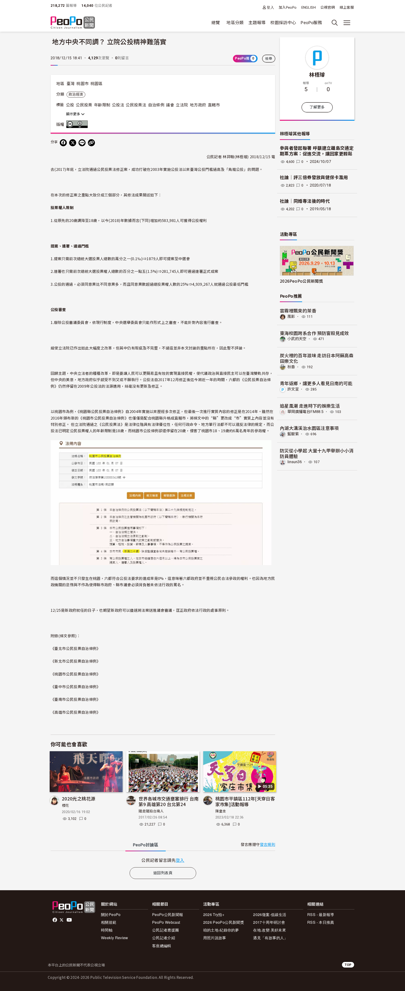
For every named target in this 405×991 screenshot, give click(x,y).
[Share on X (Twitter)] (72, 142)
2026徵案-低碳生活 (269, 914)
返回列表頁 (162, 873)
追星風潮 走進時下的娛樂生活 (310, 405)
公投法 (118, 105)
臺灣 (71, 83)
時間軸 (106, 930)
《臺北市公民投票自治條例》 (76, 648)
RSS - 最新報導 (320, 914)
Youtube (70, 920)
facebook (55, 920)
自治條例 (156, 105)
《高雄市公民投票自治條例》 (76, 712)
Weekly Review (114, 937)
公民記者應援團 (165, 930)
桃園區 (96, 83)
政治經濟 (76, 94)
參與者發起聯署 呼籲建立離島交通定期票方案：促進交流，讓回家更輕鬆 (317, 151)
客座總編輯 (161, 945)
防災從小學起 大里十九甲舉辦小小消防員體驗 (316, 453)
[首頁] (73, 22)
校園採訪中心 (283, 22)
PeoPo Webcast (166, 922)
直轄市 (214, 105)
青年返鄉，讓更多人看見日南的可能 (316, 383)
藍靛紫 (293, 434)
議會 (170, 105)
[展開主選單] (347, 22)
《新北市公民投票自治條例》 (76, 661)
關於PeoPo (111, 914)
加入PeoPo (288, 7)
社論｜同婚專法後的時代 (305, 201)
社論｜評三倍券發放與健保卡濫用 (314, 177)
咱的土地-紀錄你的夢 (221, 930)
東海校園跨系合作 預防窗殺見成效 (314, 333)
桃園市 (82, 83)
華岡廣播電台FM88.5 (305, 411)
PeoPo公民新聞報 (167, 914)
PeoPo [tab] (145, 844)
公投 (70, 105)
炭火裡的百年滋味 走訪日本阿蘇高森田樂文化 (316, 358)
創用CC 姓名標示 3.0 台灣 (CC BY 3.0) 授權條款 (78, 124)
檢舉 (268, 58)
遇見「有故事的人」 (270, 937)
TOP (348, 964)
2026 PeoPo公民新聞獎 (223, 922)
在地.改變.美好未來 (269, 930)
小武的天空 (297, 339)
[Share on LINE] (82, 142)
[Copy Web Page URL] (91, 142)
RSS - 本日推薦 (320, 922)
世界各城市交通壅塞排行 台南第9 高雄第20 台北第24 (169, 801)
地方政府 (198, 105)
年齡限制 (102, 105)
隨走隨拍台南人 (151, 811)
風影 (291, 316)
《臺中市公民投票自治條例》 (76, 686)
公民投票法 (136, 105)
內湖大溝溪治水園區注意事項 (309, 428)
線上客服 (347, 7)
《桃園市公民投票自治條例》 (76, 674)
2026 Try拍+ (214, 914)
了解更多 (317, 107)
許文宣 (293, 389)
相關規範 (108, 922)
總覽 (215, 22)
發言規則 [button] (267, 844)
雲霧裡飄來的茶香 (298, 310)
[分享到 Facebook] (63, 142)
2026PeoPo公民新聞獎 (301, 281)
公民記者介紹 (163, 937)
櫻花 (65, 805)
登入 (270, 7)
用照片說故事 (214, 937)
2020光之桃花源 (78, 798)
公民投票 (84, 105)
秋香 (291, 367)
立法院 (182, 105)
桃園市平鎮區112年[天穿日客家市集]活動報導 (245, 801)
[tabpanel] (163, 860)
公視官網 (327, 7)
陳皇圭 (220, 811)
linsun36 (294, 462)
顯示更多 (73, 114)
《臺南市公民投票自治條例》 (76, 699)
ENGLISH (308, 7)
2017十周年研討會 (269, 922)
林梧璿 (317, 74)
